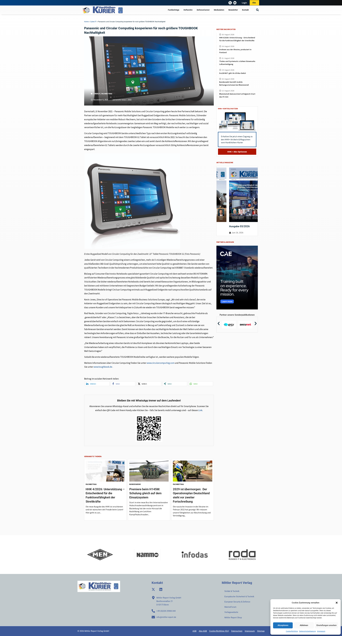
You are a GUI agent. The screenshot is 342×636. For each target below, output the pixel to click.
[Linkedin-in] (234, 2)
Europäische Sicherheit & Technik (239, 596)
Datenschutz (236, 631)
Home (86, 22)
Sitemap (261, 631)
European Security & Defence (237, 602)
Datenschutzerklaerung (307, 631)
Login (244, 2)
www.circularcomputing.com (160, 362)
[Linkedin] (160, 589)
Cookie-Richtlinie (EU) (219, 631)
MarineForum (230, 607)
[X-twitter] (230, 2)
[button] (336, 602)
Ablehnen (304, 625)
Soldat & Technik (231, 591)
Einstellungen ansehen (326, 625)
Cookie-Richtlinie (292, 631)
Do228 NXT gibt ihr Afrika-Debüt (232, 73)
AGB (194, 631)
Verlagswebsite (231, 612)
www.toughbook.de (103, 366)
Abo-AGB (203, 631)
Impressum (321, 631)
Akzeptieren (283, 625)
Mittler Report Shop (233, 617)
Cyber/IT (93, 22)
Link (200, 410)
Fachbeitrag (106, 94)
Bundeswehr (135, 484)
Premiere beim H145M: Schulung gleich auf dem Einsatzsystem (145, 493)
